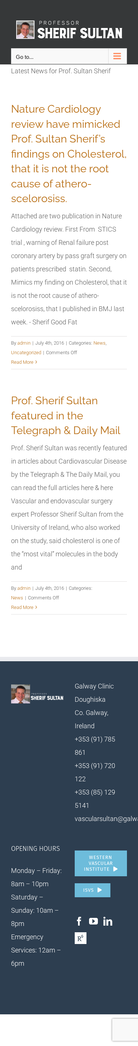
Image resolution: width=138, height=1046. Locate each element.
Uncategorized (26, 352)
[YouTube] (93, 921)
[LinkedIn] (107, 921)
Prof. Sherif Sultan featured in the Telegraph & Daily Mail (65, 415)
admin (24, 343)
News (99, 343)
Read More (22, 362)
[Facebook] (79, 921)
